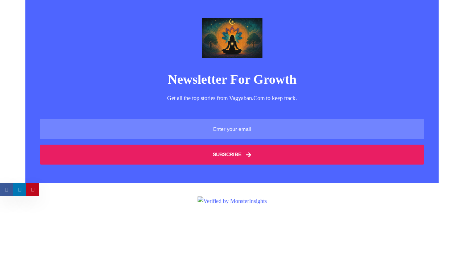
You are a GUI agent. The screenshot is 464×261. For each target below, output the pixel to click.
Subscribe (228, 154)
